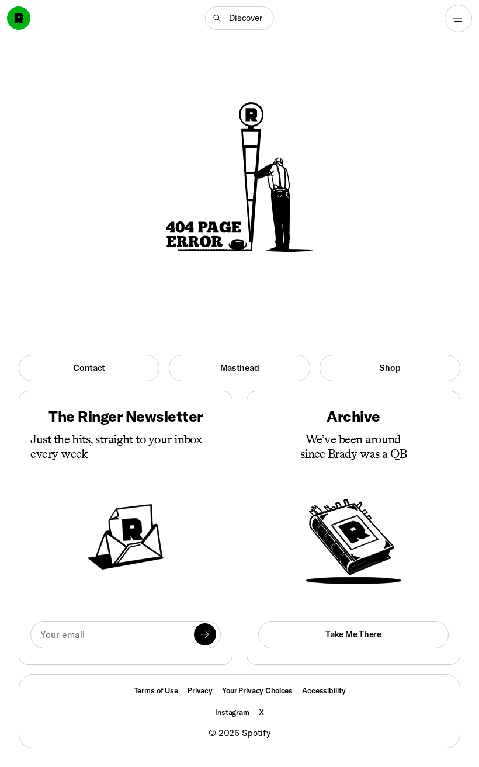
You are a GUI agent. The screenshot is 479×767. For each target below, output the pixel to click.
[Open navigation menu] (458, 18)
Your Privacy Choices (257, 690)
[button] (239, 18)
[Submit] (205, 634)
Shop (389, 367)
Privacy (200, 690)
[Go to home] (18, 18)
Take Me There (353, 634)
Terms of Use (156, 690)
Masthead (239, 367)
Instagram (232, 712)
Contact (89, 367)
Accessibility (323, 690)
